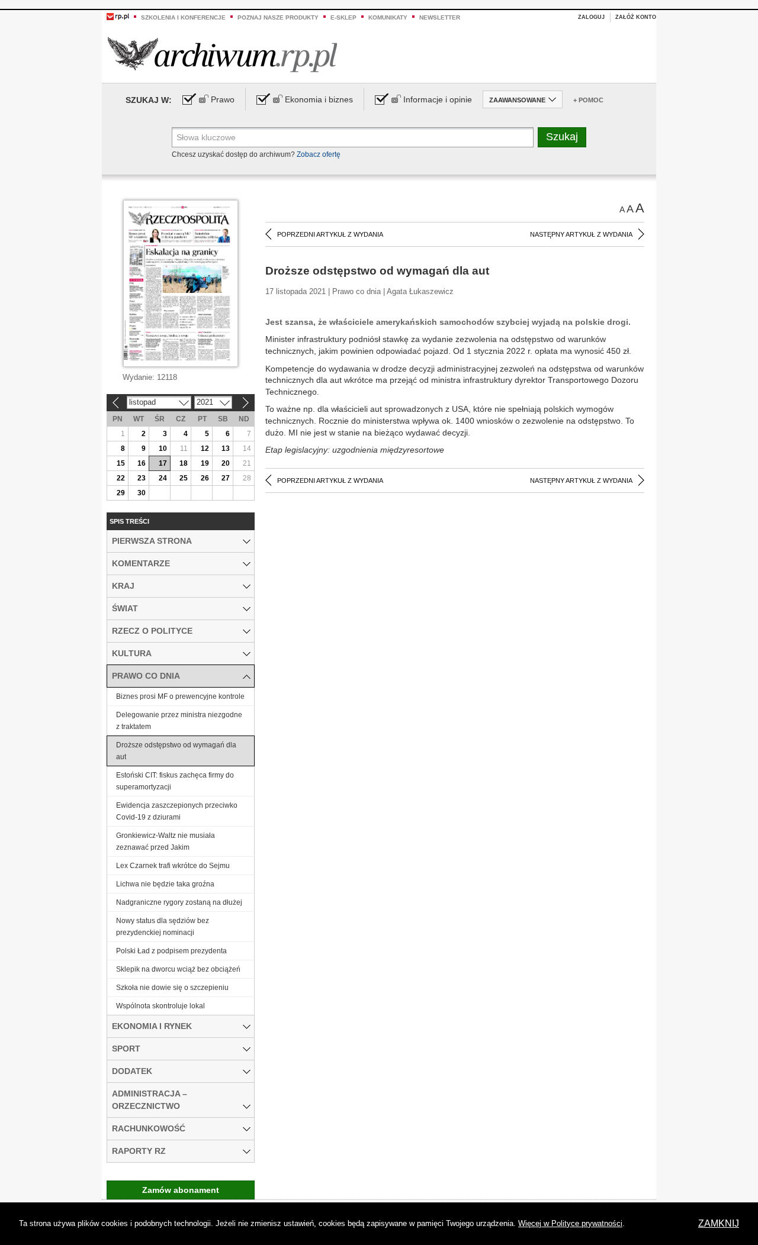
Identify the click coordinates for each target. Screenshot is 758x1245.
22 (121, 478)
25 (183, 478)
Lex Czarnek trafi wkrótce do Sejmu (173, 866)
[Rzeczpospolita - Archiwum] (222, 54)
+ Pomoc (588, 100)
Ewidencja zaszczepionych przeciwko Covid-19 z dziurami (176, 811)
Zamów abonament (180, 1190)
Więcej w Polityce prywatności (570, 1223)
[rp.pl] (118, 16)
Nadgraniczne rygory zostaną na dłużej (179, 902)
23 (141, 478)
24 (163, 478)
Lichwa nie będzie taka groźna (165, 884)
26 (205, 478)
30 (141, 493)
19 (205, 463)
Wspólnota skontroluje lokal (160, 1006)
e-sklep (343, 17)
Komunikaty (387, 17)
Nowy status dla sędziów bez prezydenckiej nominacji (162, 927)
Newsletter (439, 17)
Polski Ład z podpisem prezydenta (171, 951)
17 (163, 463)
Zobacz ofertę (319, 154)
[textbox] (353, 137)
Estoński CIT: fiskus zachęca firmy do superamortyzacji (175, 781)
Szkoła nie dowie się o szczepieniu (172, 987)
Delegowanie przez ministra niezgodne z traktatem (179, 721)
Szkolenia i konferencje (183, 17)
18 (183, 463)
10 (163, 448)
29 (121, 493)
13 (225, 448)
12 (205, 448)
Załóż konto (635, 17)
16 (141, 463)
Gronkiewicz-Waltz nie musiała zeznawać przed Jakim (165, 841)
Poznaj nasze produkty (278, 17)
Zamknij (718, 1223)
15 (121, 463)
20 (225, 463)
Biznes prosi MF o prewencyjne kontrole (180, 696)
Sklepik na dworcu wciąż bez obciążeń (178, 969)
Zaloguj (591, 17)
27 (225, 478)
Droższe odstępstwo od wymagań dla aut (176, 751)
